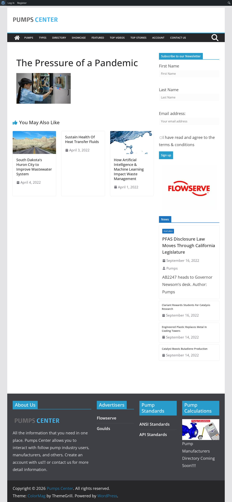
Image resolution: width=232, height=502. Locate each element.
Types (42, 37)
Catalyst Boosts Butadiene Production (185, 348)
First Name (169, 66)
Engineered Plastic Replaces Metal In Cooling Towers (184, 328)
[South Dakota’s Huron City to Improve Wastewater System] (34, 134)
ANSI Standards (154, 424)
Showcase (79, 37)
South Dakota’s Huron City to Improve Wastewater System (34, 166)
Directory (59, 37)
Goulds (103, 428)
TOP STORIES (138, 37)
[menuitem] (3, 3)
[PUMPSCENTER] (37, 416)
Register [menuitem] (22, 2)
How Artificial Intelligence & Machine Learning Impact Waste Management (129, 169)
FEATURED (98, 37)
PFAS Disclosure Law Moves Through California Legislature (188, 245)
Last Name (169, 89)
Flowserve (106, 418)
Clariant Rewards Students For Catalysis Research (186, 307)
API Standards (153, 434)
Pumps (28, 37)
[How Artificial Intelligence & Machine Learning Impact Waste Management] (132, 134)
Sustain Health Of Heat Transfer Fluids (82, 139)
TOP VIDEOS (117, 37)
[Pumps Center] (17, 37)
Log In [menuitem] (11, 2)
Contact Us (178, 37)
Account (158, 37)
